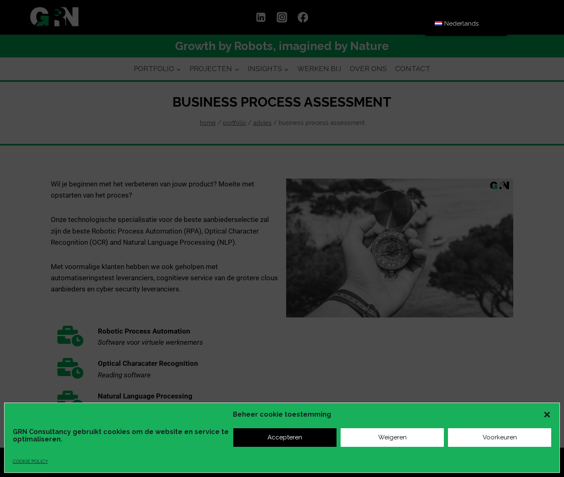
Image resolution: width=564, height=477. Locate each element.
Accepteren (285, 437)
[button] (547, 414)
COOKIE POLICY (30, 461)
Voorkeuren (500, 437)
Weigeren (392, 437)
